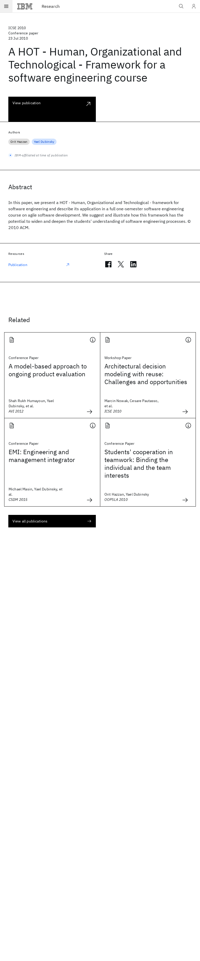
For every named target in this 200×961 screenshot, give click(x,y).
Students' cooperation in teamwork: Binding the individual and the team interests (138, 463)
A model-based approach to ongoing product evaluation (48, 370)
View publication (26, 103)
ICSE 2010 (17, 28)
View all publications (29, 521)
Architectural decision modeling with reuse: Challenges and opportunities (145, 374)
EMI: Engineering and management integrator (42, 456)
